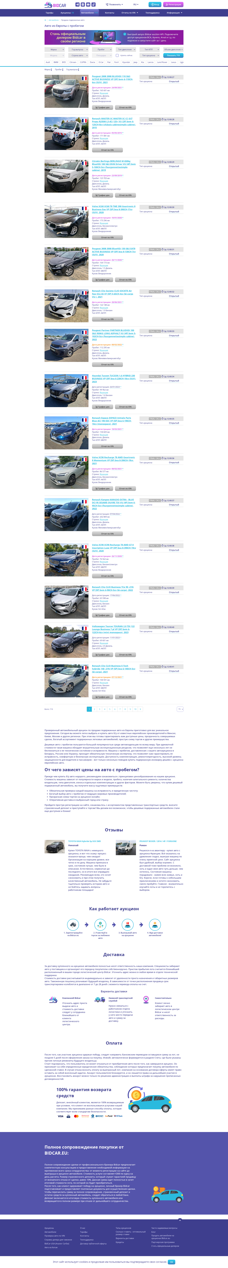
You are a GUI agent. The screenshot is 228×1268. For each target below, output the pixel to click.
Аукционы (49, 1228)
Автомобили (54, 20)
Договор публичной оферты (93, 1243)
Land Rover (162, 62)
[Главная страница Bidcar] (55, 4)
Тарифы (49, 12)
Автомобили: (89, 12)
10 (135, 709)
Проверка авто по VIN (55, 1235)
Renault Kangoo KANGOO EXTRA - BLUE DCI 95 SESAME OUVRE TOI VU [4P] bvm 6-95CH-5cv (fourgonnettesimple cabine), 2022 (113, 504)
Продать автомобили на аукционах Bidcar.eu (162, 1237)
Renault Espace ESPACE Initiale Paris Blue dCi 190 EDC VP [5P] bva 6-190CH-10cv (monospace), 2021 (112, 420)
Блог (153, 1232)
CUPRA (83, 62)
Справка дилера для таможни (58, 1239)
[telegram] (77, 4)
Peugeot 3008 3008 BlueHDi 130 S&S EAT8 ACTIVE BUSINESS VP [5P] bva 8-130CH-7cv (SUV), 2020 (114, 251)
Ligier (182, 62)
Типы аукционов (123, 1228)
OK (171, 1262)
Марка (47, 69)
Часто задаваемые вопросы (164, 1228)
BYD (64, 62)
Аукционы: (67, 12)
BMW (56, 62)
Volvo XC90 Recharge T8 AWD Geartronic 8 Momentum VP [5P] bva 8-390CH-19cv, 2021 (113, 460)
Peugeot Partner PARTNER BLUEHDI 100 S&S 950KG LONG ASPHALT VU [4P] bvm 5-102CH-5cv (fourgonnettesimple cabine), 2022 (114, 335)
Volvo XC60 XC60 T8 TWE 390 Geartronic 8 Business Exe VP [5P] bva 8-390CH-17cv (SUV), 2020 (113, 209)
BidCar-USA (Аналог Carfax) (57, 1243)
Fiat (109, 62)
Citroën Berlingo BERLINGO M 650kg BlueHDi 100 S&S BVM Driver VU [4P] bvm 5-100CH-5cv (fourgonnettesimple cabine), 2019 (114, 166)
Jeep (135, 62)
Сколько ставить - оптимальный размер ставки (131, 1233)
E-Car (101, 62)
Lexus (173, 62)
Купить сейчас (127, 55)
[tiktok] (93, 4)
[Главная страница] (45, 20)
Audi (48, 62)
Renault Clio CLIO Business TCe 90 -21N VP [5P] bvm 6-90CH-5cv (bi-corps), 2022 (113, 589)
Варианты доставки (125, 1238)
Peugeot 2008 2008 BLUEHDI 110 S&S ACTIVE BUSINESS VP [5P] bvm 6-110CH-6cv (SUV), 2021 (112, 79)
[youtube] (88, 4)
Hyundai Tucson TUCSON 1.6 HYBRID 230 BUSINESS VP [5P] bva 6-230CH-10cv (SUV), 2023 (114, 378)
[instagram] (83, 4)
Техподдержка (152, 12)
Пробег (58, 69)
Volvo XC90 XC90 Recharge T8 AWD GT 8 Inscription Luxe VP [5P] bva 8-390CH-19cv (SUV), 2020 (114, 547)
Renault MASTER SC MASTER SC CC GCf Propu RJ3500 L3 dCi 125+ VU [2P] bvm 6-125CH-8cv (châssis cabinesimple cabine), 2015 (114, 123)
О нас (82, 1228)
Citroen (73, 62)
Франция (104, 93)
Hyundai (126, 62)
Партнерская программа (163, 1242)
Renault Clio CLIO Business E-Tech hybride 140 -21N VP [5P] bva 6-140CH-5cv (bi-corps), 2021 (113, 668)
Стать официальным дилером (165, 1246)
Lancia (150, 62)
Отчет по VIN (125, 107)
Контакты (109, 12)
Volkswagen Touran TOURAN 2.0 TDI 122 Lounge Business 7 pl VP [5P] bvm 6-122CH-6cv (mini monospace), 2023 (113, 629)
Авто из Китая (51, 1247)
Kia (142, 62)
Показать (173, 55)
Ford (116, 62)
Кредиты (120, 1242)
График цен (103, 107)
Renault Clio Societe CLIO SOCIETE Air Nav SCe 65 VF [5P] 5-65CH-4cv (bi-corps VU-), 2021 (112, 293)
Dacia (92, 62)
